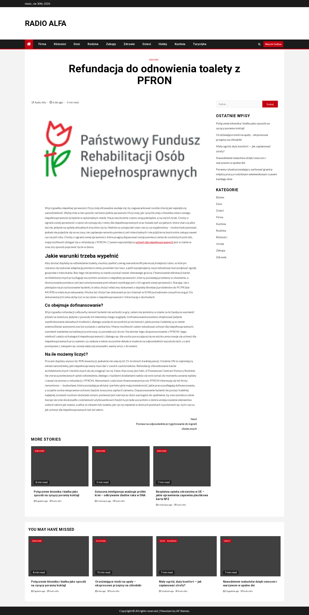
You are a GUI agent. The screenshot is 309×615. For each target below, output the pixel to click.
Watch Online (273, 44)
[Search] (259, 44)
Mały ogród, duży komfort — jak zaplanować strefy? (180, 583)
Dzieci (147, 44)
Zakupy (111, 44)
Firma (42, 44)
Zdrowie (129, 44)
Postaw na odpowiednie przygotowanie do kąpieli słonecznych (166, 423)
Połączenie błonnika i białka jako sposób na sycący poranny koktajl (56, 493)
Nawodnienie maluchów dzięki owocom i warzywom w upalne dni (250, 583)
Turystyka (199, 44)
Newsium (166, 610)
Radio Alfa (45, 23)
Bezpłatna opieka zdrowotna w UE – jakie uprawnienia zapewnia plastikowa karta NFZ (182, 495)
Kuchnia (180, 44)
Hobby (163, 44)
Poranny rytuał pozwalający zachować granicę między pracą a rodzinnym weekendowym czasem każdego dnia (246, 174)
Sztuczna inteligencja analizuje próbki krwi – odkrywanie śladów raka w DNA (120, 493)
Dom (77, 44)
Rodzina (93, 44)
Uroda (220, 243)
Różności (60, 44)
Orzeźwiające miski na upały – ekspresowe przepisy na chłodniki (118, 583)
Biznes (220, 197)
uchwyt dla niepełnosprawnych (154, 242)
